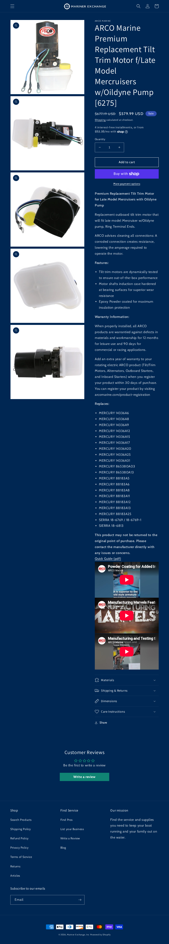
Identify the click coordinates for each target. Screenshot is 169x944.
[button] (12, 6)
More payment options (126, 183)
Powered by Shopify (100, 934)
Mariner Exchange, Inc (78, 934)
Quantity (100, 139)
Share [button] (103, 722)
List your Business (72, 829)
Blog (63, 847)
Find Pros (66, 820)
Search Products (21, 820)
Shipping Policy (20, 829)
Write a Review (70, 838)
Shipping (100, 119)
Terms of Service (21, 857)
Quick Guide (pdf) (108, 559)
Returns (15, 866)
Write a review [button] (84, 777)
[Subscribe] (79, 900)
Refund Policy (19, 838)
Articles (15, 875)
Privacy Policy (19, 847)
